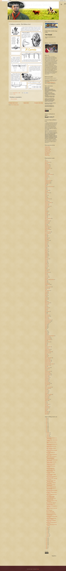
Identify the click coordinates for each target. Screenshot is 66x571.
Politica (46, 344)
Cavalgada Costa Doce (48, 180)
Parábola (46, 334)
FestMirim (46, 263)
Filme (45, 268)
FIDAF (46, 267)
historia (46, 280)
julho (47, 528)
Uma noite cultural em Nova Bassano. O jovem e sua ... (51, 455)
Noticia (46, 324)
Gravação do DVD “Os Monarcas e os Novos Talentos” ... (51, 438)
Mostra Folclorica (47, 311)
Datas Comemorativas (48, 218)
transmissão (46, 398)
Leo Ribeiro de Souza (48, 151)
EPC (45, 247)
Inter (45, 285)
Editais (46, 234)
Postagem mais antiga (38, 102)
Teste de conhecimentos (48, 387)
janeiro (48, 536)
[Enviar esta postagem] (22, 92)
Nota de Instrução (47, 322)
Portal (45, 345)
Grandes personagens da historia (49, 279)
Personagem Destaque (48, 339)
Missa (46, 305)
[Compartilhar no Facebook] (26, 92)
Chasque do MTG (47, 192)
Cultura (46, 213)
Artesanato (46, 169)
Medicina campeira (47, 302)
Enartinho (46, 241)
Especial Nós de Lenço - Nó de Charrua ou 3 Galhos (50, 470)
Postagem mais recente (13, 102)
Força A (46, 273)
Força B (46, 274)
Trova (45, 401)
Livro (45, 296)
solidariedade (47, 378)
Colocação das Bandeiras (48, 202)
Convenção (46, 207)
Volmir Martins (47, 411)
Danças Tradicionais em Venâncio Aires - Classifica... (51, 448)
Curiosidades (46, 214)
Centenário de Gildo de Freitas (49, 186)
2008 (46, 547)
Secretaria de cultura (48, 371)
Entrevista (46, 246)
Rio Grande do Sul (47, 365)
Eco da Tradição (47, 233)
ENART (46, 239)
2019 (46, 427)
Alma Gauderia (47, 164)
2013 (46, 540)
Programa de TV (47, 350)
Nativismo (46, 317)
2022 (46, 423)
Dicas (45, 224)
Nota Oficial (46, 323)
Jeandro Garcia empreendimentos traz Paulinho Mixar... (51, 444)
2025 (46, 419)
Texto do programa (47, 388)
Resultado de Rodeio (48, 360)
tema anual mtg (47, 382)
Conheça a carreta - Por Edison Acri (51, 456)
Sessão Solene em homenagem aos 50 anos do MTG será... (51, 477)
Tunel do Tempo (47, 404)
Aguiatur (46, 163)
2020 (46, 426)
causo (46, 179)
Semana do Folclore (47, 373)
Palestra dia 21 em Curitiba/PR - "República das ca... (50, 464)
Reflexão (46, 356)
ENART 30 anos (47, 240)
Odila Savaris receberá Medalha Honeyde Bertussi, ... (50, 485)
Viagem (46, 409)
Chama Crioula (47, 190)
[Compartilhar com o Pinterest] (27, 92)
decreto (46, 219)
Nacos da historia (47, 316)
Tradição (46, 393)
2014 (46, 539)
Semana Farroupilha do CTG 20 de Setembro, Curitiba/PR (51, 518)
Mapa (45, 300)
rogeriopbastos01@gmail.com (51, 82)
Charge (46, 191)
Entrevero (46, 245)
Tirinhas (46, 389)
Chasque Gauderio (47, 146)
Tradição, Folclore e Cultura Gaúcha (30, 4)
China (45, 196)
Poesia (46, 343)
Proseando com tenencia (48, 351)
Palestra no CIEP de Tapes (50, 511)
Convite (46, 208)
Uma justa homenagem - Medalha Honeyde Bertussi (51, 475)
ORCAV (46, 328)
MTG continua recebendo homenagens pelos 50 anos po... (51, 490)
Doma (45, 230)
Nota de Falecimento (49, 510)
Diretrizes (46, 225)
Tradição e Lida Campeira (48, 394)
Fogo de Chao (47, 269)
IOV (45, 289)
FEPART (46, 257)
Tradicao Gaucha (47, 155)
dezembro (48, 432)
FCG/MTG (46, 251)
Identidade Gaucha (47, 284)
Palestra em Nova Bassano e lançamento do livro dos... (50, 458)
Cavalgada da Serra (47, 181)
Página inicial (26, 102)
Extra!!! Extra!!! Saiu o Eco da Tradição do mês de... (50, 504)
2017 (46, 430)
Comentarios (46, 203)
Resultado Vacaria (47, 362)
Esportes (46, 250)
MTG (45, 312)
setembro (48, 436)
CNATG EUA (46, 201)
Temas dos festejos (47, 383)
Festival (46, 262)
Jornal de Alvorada (47, 150)
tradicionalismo (47, 395)
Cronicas (46, 212)
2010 (46, 544)
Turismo (46, 405)
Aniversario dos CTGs (48, 168)
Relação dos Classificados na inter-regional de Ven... (51, 446)
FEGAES (46, 256)
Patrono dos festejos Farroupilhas (49, 335)
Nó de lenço (46, 318)
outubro (48, 435)
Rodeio (46, 366)
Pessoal (46, 340)
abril (47, 532)
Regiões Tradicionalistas (48, 357)
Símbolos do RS (47, 377)
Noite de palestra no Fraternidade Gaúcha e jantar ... (51, 483)
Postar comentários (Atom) (15, 104)
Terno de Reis (47, 384)
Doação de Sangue (47, 229)
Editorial (46, 235)
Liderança (46, 295)
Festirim (46, 261)
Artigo (45, 170)
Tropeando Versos (47, 399)
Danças (46, 217)
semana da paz (47, 372)
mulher (46, 313)
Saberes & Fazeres (47, 367)
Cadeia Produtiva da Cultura (49, 174)
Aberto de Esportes (47, 162)
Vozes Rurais (47, 412)
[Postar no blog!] (24, 92)
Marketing (46, 301)
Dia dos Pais (46, 223)
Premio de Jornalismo (48, 346)
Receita (46, 354)
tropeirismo (46, 400)
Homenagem (46, 283)
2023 (46, 422)
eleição (46, 236)
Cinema (46, 197)
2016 (46, 431)
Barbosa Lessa (47, 173)
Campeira (46, 175)
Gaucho (46, 278)
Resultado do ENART (48, 361)
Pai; (45, 329)
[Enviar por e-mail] (23, 92)
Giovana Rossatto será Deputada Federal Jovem (51, 521)
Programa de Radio (47, 349)
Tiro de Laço (46, 390)
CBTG (46, 184)
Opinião (46, 327)
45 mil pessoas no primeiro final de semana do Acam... (51, 514)
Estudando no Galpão (48, 149)
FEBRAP (46, 252)
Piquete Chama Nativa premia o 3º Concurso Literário (51, 488)
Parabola (46, 333)
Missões (46, 306)
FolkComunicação (47, 272)
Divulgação (46, 228)
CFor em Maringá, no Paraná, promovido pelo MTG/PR (50, 497)
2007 (46, 548)
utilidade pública (47, 406)
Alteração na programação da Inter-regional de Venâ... (51, 462)
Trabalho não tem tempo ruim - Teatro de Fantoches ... (51, 501)
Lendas (46, 294)
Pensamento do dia (47, 338)
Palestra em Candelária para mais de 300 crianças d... (51, 495)
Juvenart (46, 291)
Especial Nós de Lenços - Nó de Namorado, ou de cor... (50, 481)
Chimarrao (46, 195)
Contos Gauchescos (48, 206)
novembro (48, 434)
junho (47, 529)
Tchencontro (46, 379)
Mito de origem (47, 307)
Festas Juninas (47, 258)
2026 (46, 418)
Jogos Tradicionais (47, 290)
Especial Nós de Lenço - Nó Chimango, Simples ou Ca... (50, 468)
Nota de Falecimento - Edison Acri (51, 502)
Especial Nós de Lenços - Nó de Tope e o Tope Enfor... (51, 479)
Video (45, 410)
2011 (46, 543)
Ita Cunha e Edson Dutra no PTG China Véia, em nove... (51, 499)
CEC (45, 185)
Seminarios (46, 376)
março (48, 533)
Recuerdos (46, 355)
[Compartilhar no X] (25, 92)
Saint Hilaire (46, 368)
